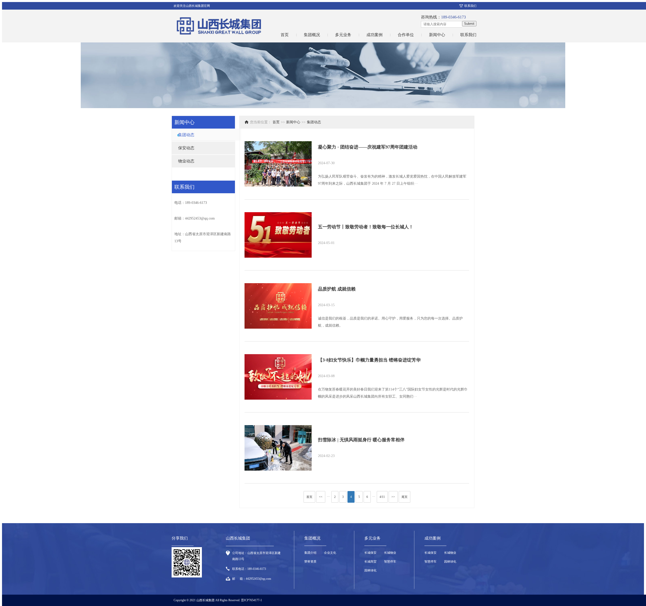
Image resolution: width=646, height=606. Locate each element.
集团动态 (186, 135)
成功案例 (374, 35)
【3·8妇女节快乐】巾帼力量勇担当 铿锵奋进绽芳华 (369, 359)
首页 (285, 35)
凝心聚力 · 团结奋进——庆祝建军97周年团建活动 (367, 147)
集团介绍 (310, 552)
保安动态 (186, 148)
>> (393, 497)
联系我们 (470, 6)
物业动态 (186, 161)
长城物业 (390, 552)
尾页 (404, 497)
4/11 (382, 497)
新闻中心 (437, 35)
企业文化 (330, 552)
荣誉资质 (310, 561)
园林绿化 (370, 570)
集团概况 (312, 35)
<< (320, 497)
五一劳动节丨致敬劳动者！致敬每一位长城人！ (365, 226)
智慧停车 (390, 561)
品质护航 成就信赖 (337, 289)
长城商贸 (370, 561)
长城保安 (370, 552)
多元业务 (343, 35)
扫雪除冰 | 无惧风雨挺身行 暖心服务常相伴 (361, 439)
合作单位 (406, 35)
